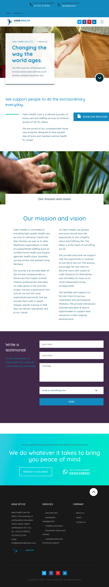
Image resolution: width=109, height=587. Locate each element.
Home (8, 13)
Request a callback (36, 471)
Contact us (18, 13)
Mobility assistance (54, 525)
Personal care (51, 512)
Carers (79, 517)
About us (80, 512)
